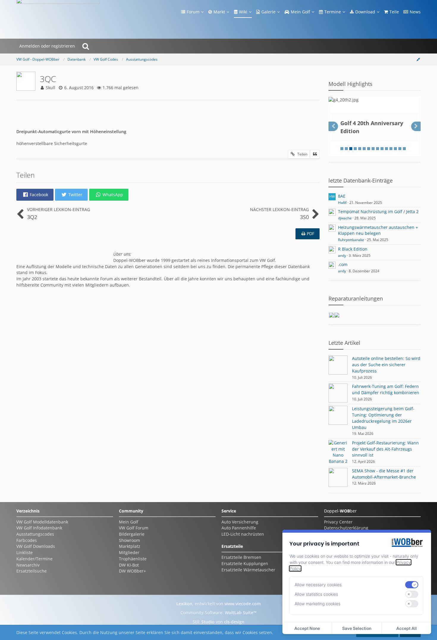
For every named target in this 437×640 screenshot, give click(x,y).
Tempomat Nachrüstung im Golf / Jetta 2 (378, 211)
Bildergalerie (131, 534)
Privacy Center (338, 522)
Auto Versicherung (239, 522)
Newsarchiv (28, 565)
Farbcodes (26, 540)
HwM (342, 202)
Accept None (307, 628)
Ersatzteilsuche (31, 571)
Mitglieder (129, 552)
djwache (345, 218)
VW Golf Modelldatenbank (42, 522)
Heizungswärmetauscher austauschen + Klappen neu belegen (378, 230)
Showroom (129, 540)
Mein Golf (128, 522)
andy (342, 255)
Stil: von (218, 622)
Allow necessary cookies (318, 584)
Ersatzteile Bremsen (241, 557)
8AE (341, 196)
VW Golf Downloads (35, 546)
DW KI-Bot (129, 565)
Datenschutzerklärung (346, 528)
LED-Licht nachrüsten (242, 534)
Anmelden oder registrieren (47, 46)
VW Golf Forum (133, 528)
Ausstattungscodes (35, 534)
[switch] (411, 584)
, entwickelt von (218, 603)
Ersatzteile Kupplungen (244, 563)
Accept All (406, 628)
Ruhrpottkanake (351, 239)
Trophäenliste (133, 559)
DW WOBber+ (132, 571)
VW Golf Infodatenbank (39, 528)
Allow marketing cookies (317, 603)
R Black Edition (352, 249)
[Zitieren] (315, 154)
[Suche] (85, 46)
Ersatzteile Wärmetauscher (248, 570)
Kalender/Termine (34, 559)
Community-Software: (218, 612)
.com (343, 264)
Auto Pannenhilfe (238, 528)
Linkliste (24, 552)
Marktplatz (129, 546)
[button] (35, 195)
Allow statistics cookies (316, 594)
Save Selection (356, 628)
